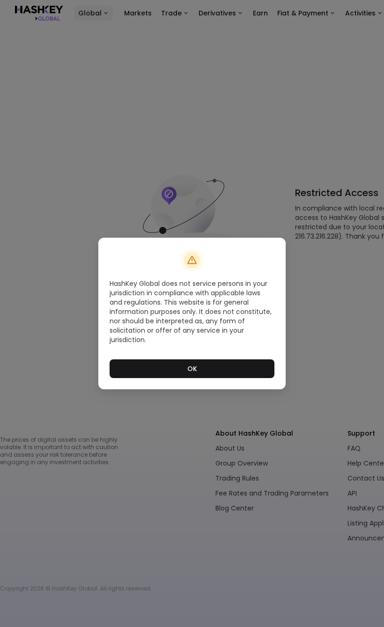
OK (192, 368)
